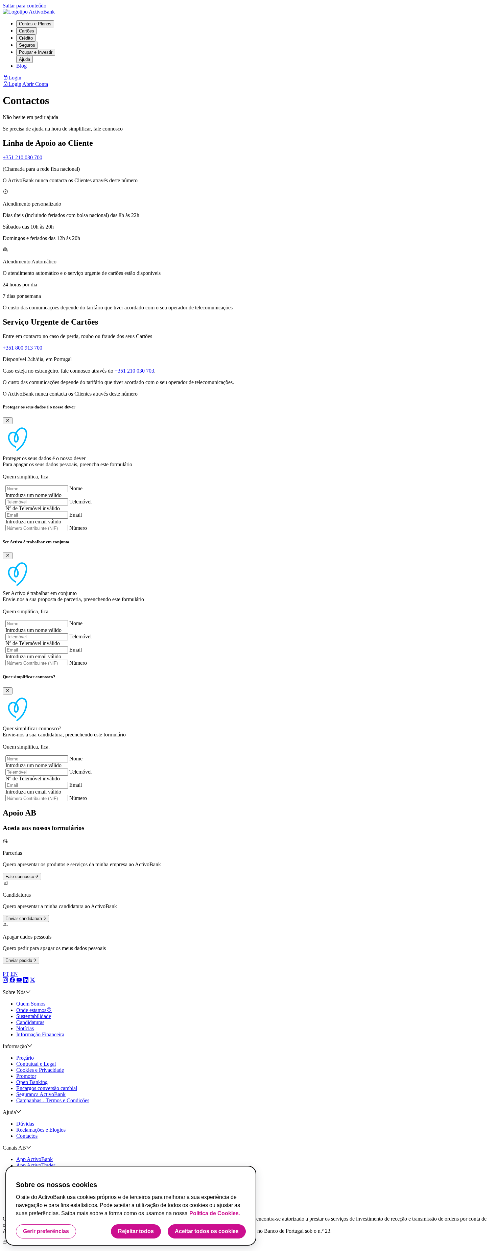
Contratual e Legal (36, 1064)
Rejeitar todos (136, 1231)
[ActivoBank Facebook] (12, 980)
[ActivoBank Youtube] (19, 980)
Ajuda (24, 59)
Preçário (25, 1058)
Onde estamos (31, 1010)
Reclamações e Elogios (41, 1130)
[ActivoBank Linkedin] (25, 980)
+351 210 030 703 (134, 371)
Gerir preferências (46, 1231)
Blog (21, 66)
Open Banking (32, 1082)
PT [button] (6, 974)
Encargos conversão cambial (46, 1088)
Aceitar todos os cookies (207, 1231)
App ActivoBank (34, 1159)
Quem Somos (30, 1004)
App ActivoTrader (35, 1165)
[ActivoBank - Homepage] (29, 12)
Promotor (26, 1076)
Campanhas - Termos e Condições (52, 1100)
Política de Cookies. (214, 1213)
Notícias (25, 1028)
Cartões (26, 30)
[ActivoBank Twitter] (32, 980)
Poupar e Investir (35, 52)
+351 (22, 157)
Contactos (27, 1136)
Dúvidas (25, 1124)
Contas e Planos (35, 23)
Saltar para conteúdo (24, 5)
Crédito (26, 38)
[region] (130, 1206)
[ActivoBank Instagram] (5, 980)
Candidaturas (30, 1022)
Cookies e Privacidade (40, 1070)
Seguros (27, 45)
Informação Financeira (40, 1034)
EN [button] (14, 974)
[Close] (8, 420)
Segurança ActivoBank (41, 1094)
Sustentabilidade (33, 1016)
